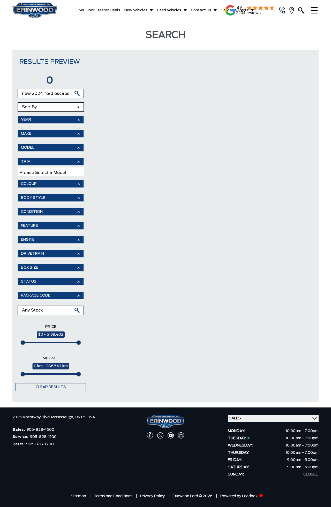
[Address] (293, 10)
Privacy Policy (152, 496)
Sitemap (78, 496)
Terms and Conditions (113, 496)
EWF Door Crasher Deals (98, 10)
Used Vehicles (169, 10)
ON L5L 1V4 (85, 417)
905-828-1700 (40, 444)
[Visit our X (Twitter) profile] (160, 435)
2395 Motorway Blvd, (31, 417)
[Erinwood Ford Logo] (35, 10)
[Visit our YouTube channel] (171, 435)
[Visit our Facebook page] (150, 435)
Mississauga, (63, 417)
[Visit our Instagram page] (181, 435)
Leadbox (250, 496)
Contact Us (201, 10)
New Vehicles (135, 10)
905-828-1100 (43, 437)
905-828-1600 (40, 430)
